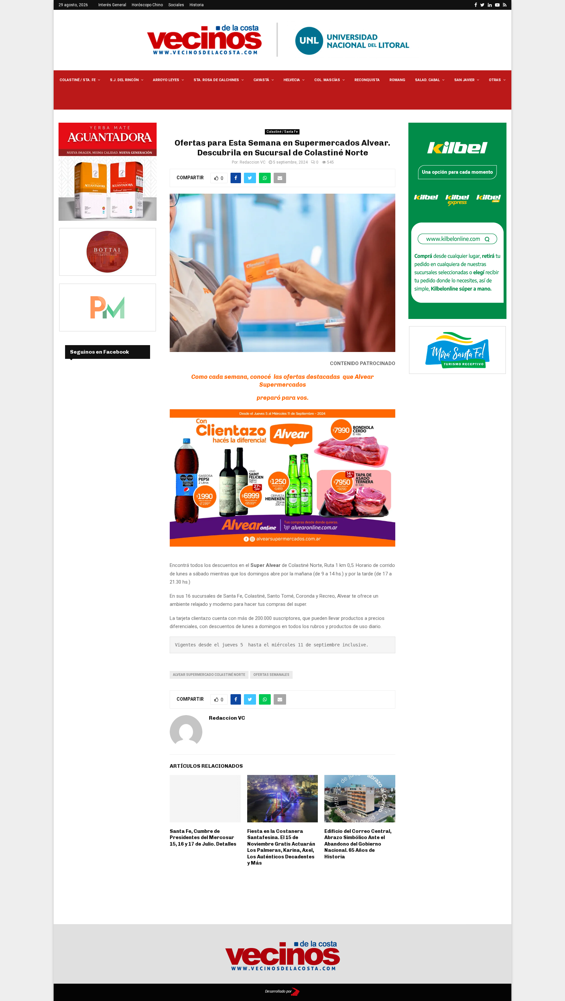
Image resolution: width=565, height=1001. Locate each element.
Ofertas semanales (271, 674)
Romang (397, 80)
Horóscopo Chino (147, 5)
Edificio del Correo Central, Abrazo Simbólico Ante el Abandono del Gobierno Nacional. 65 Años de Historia (357, 844)
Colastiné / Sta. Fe (77, 80)
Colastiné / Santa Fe (282, 131)
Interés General (112, 5)
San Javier (464, 80)
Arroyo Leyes (166, 80)
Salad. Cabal (427, 80)
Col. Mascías (327, 80)
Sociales (176, 5)
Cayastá (261, 80)
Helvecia (291, 80)
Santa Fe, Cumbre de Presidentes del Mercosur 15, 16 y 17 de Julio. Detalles (203, 837)
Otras (495, 80)
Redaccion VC (252, 162)
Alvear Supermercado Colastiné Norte (209, 674)
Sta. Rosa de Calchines (216, 80)
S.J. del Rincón (124, 80)
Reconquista (367, 80)
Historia (197, 5)
